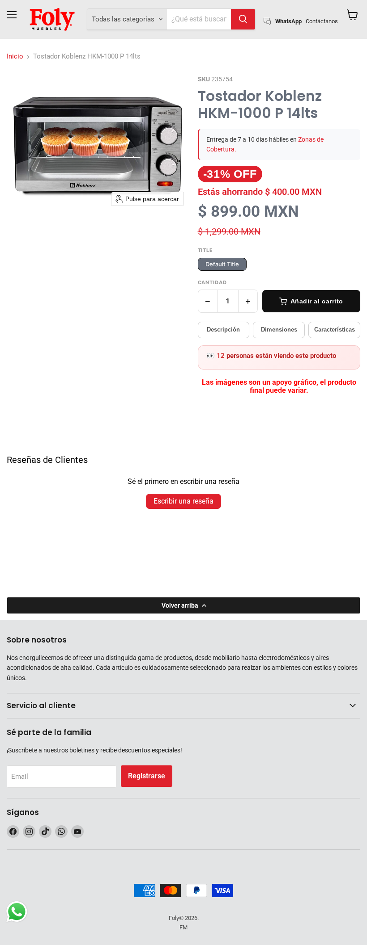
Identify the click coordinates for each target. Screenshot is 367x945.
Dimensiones (279, 329)
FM (183, 927)
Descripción (223, 329)
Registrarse (146, 776)
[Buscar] (243, 19)
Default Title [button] (222, 264)
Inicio (15, 56)
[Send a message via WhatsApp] (16, 911)
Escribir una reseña (183, 501)
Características (334, 329)
